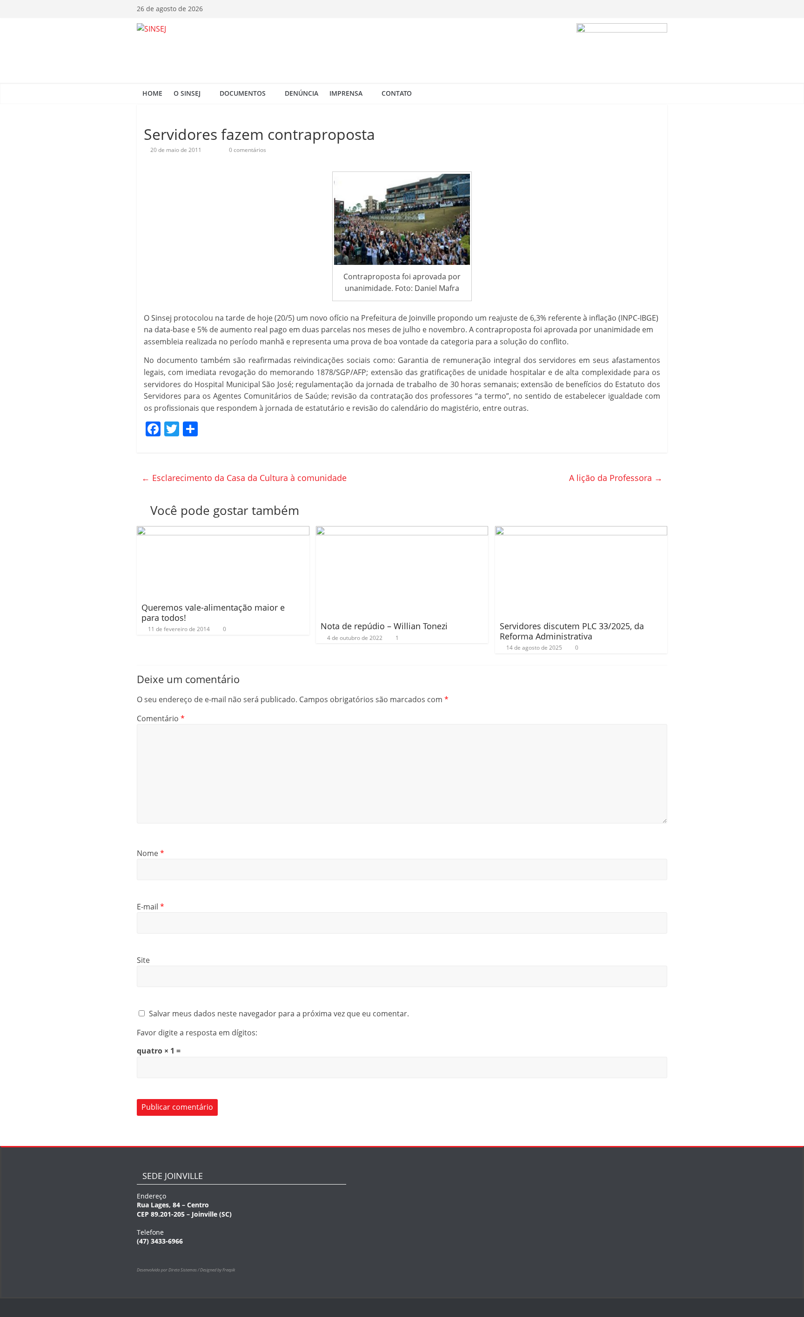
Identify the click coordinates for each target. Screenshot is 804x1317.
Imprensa (345, 93)
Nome (150, 853)
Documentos (243, 93)
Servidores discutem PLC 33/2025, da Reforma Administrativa (572, 631)
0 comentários (247, 150)
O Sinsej (187, 93)
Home (152, 93)
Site (143, 960)
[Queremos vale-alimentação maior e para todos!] (223, 532)
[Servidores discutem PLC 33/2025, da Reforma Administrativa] (581, 532)
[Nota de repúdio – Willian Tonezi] (402, 532)
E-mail (150, 907)
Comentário (161, 718)
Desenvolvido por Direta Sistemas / (168, 1270)
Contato (397, 93)
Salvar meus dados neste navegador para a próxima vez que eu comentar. (279, 1013)
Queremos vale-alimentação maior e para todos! (213, 612)
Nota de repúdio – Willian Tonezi (384, 626)
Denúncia (301, 93)
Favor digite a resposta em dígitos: (197, 1032)
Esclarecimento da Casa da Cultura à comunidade (244, 477)
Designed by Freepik (217, 1270)
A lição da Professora (616, 477)
